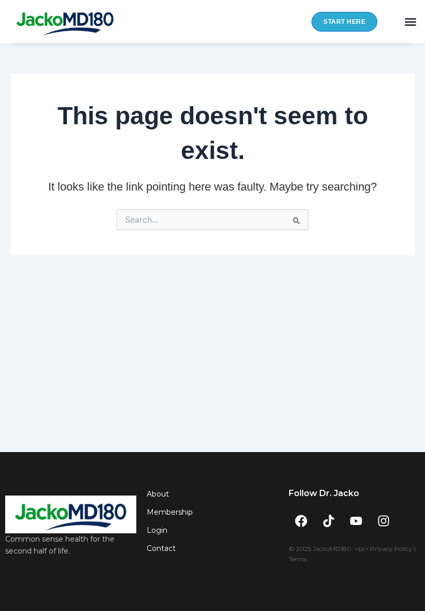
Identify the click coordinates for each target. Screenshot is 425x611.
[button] (410, 21)
